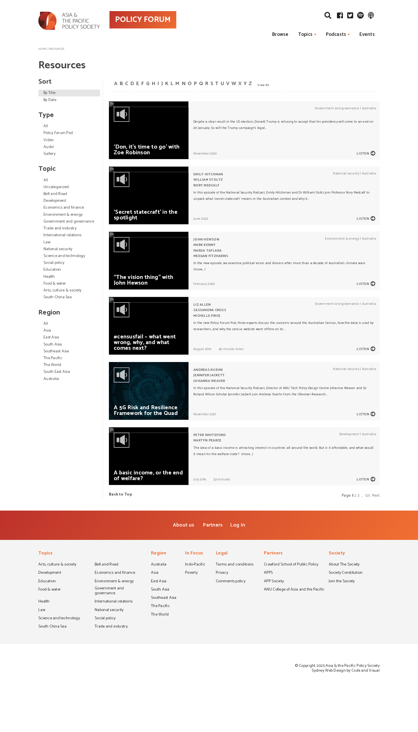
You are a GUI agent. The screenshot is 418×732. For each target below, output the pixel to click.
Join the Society (342, 582)
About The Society (344, 565)
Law (47, 242)
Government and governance (69, 221)
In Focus (194, 553)
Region (158, 553)
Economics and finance (64, 207)
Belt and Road (55, 194)
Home (42, 49)
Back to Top (120, 494)
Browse (280, 34)
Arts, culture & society (62, 290)
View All (263, 85)
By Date (50, 100)
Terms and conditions (234, 565)
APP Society (274, 582)
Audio (49, 147)
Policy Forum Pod (58, 133)
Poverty (191, 573)
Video (48, 140)
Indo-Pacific (195, 565)
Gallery (49, 154)
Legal (221, 553)
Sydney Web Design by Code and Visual (346, 670)
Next (376, 495)
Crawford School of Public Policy (291, 565)
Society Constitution (346, 573)
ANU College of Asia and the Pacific (294, 590)
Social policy (54, 263)
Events (367, 34)
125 (367, 495)
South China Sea (58, 297)
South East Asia (57, 372)
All (46, 126)
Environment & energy (63, 214)
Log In (237, 525)
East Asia (51, 337)
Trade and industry (60, 228)
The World (52, 365)
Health (49, 277)
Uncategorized (56, 187)
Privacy (222, 573)
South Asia (53, 344)
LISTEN (363, 153)
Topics (305, 34)
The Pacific (53, 358)
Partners (213, 525)
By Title (49, 93)
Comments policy (230, 582)
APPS (268, 573)
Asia (47, 330)
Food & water (55, 283)
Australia (51, 379)
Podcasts (336, 34)
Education (52, 269)
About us (183, 525)
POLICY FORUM (143, 19)
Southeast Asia (56, 351)
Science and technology (64, 256)
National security (58, 249)
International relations (62, 235)
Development (55, 201)
